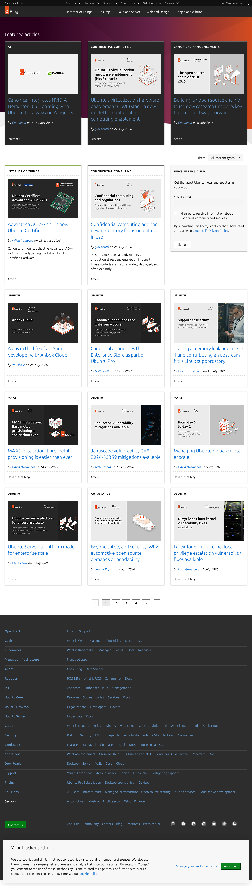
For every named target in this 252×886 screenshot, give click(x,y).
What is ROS (92, 678)
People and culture (189, 12)
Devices (143, 782)
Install (71, 631)
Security (11, 735)
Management (121, 688)
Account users (106, 773)
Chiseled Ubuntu (110, 754)
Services (113, 697)
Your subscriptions (79, 773)
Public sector (112, 801)
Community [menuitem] (128, 3)
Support (84, 631)
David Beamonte (23, 467)
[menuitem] (232, 3)
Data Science (95, 669)
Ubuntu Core (14, 697)
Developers (98, 707)
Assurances (185, 735)
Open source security (156, 792)
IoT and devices (184, 792)
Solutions (12, 792)
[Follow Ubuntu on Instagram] (204, 824)
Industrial (93, 801)
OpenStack (13, 631)
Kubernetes (13, 650)
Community (113, 678)
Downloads (13, 763)
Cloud (9, 725)
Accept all (230, 866)
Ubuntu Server (15, 716)
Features (73, 697)
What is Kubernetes (80, 650)
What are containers (81, 754)
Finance (139, 801)
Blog (119, 824)
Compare (106, 744)
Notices (168, 735)
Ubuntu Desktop (17, 707)
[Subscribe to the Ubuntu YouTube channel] (215, 824)
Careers (107, 824)
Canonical (19, 122)
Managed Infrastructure (121, 792)
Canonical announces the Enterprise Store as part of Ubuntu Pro (118, 355)
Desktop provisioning (119, 782)
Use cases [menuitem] (89, 3)
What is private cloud (120, 725)
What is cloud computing (84, 725)
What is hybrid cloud (153, 725)
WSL (98, 763)
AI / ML (10, 669)
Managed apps (77, 659)
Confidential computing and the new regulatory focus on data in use (124, 231)
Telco (127, 801)
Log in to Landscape (153, 744)
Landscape (12, 744)
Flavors (115, 707)
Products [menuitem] (70, 3)
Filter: (201, 158)
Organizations (76, 707)
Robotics (11, 678)
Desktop (104, 12)
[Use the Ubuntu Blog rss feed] (235, 824)
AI (68, 792)
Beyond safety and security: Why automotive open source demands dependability (124, 553)
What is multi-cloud (184, 725)
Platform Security (79, 735)
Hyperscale (74, 716)
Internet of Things (79, 12)
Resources (145, 650)
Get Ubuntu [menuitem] (150, 3)
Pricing (124, 773)
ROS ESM (73, 678)
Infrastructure (92, 792)
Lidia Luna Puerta (190, 371)
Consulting (113, 640)
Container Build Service (171, 754)
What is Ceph (76, 640)
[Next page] (157, 602)
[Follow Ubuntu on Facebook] (184, 824)
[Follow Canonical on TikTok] (225, 824)
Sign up (182, 244)
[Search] (247, 3)
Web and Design (157, 12)
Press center (151, 824)
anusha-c (18, 365)
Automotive (75, 801)
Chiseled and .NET (138, 754)
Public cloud (210, 725)
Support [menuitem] (108, 3)
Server (87, 763)
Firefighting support (165, 773)
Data (76, 792)
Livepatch (112, 735)
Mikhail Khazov (22, 240)
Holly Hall (102, 371)
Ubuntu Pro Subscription (84, 782)
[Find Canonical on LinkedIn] (194, 824)
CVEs (155, 735)
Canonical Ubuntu (15, 3)
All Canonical (230, 3)
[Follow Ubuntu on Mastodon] (174, 824)
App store (74, 688)
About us (73, 824)
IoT (7, 688)
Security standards (135, 735)
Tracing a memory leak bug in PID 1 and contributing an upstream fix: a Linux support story (208, 355)
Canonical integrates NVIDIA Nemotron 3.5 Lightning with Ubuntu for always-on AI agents (40, 106)
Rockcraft (198, 754)
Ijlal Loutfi (102, 129)
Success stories (93, 697)
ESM (98, 735)
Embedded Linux (96, 688)
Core (109, 763)
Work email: (184, 196)
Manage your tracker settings (196, 866)
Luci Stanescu (187, 569)
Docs (128, 640)
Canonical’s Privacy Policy (210, 230)
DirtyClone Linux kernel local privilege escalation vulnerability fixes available (207, 553)
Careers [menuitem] (169, 3)
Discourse (140, 773)
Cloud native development (216, 792)
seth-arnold (103, 467)
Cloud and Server (128, 12)
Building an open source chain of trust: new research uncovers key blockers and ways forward (208, 106)
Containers (12, 754)
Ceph (8, 640)
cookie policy (89, 873)
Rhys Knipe (19, 563)
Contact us (15, 825)
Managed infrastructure (22, 659)
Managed (95, 640)
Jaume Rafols (104, 569)
